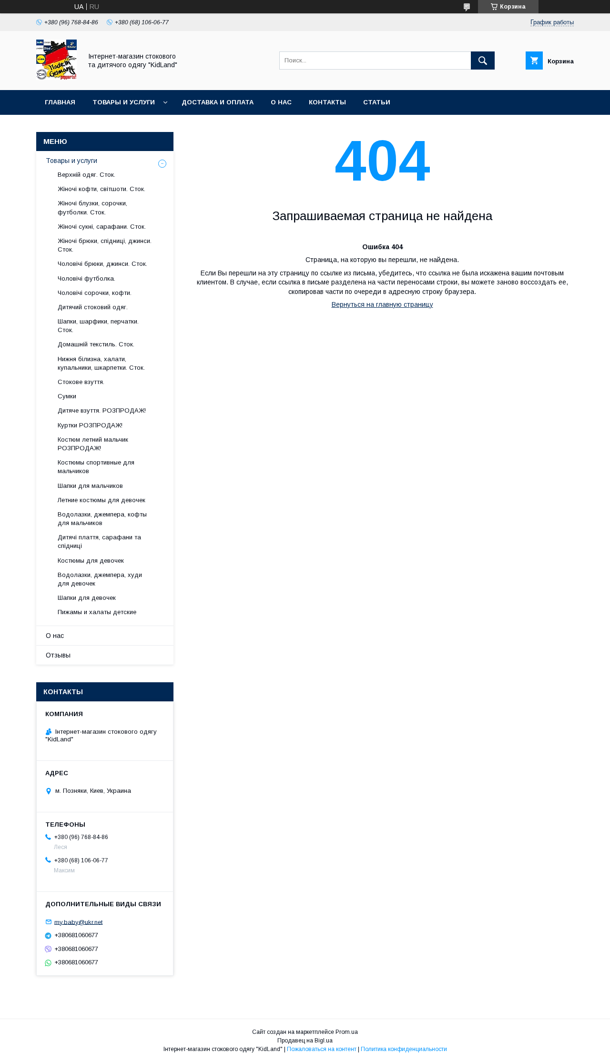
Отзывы (58, 655)
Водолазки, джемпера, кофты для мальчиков (102, 518)
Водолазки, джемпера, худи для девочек (100, 579)
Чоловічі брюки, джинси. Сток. (102, 263)
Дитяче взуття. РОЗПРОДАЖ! (102, 410)
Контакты (327, 102)
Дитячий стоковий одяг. (93, 307)
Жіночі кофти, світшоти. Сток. (101, 188)
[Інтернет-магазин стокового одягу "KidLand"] (56, 77)
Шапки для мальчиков (90, 485)
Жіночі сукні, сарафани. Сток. (102, 226)
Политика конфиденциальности (404, 1049)
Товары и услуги (123, 102)
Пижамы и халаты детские (97, 612)
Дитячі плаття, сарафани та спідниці (99, 541)
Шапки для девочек (87, 597)
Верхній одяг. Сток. (86, 174)
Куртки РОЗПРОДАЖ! (90, 425)
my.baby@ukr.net (78, 921)
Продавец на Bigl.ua (305, 1040)
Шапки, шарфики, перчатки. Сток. (98, 326)
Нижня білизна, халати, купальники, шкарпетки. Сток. (101, 363)
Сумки (67, 396)
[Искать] (483, 60)
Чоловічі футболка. (86, 278)
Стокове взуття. (81, 381)
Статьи (376, 102)
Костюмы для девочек (91, 560)
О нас (281, 102)
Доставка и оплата (218, 102)
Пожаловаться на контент (321, 1049)
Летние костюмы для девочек (101, 500)
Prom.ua (347, 1032)
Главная (60, 102)
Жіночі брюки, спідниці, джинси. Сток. (105, 245)
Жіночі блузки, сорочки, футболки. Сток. (92, 207)
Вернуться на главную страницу (382, 304)
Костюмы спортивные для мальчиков (96, 467)
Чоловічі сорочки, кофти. (95, 292)
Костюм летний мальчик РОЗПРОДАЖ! (93, 444)
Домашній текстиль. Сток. (96, 344)
